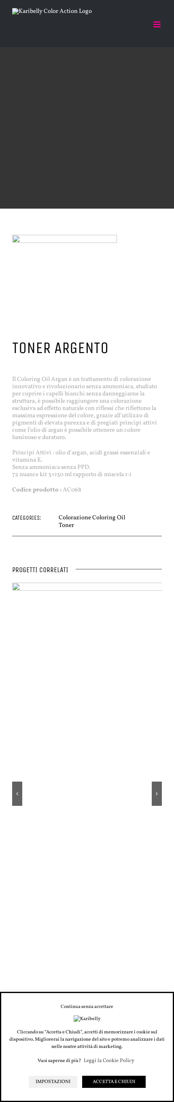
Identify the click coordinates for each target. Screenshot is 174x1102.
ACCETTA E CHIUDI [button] (114, 1082)
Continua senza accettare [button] (87, 1007)
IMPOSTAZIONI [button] (53, 1082)
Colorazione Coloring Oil (92, 518)
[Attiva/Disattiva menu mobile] (157, 24)
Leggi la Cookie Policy (109, 1061)
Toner (66, 525)
